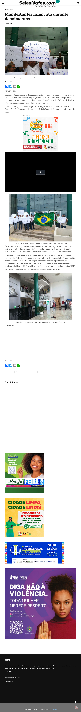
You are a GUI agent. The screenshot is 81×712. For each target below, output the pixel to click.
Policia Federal (28, 372)
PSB (36, 372)
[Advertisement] (40, 344)
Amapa (12, 372)
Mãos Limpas (19, 372)
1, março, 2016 (8, 23)
